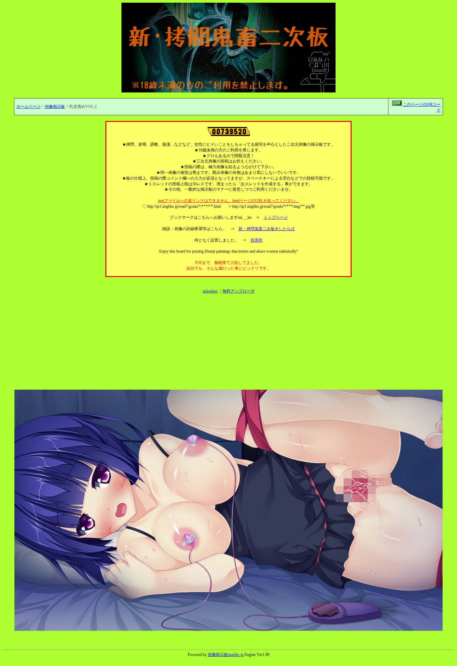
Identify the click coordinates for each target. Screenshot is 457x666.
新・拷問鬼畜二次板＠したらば (267, 228)
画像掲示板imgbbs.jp (226, 654)
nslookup (210, 291)
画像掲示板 (55, 106)
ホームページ (28, 106)
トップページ (276, 217)
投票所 (257, 240)
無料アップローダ (238, 291)
